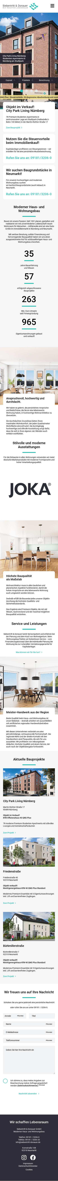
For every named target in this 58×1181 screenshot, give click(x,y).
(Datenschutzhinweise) (27, 1085)
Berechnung (44, 80)
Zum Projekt (8, 833)
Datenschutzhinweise (28, 1166)
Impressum (28, 1163)
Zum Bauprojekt (13, 127)
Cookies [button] (29, 1169)
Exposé (9, 80)
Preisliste (26, 80)
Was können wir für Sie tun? (28, 652)
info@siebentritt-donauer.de (28, 1142)
